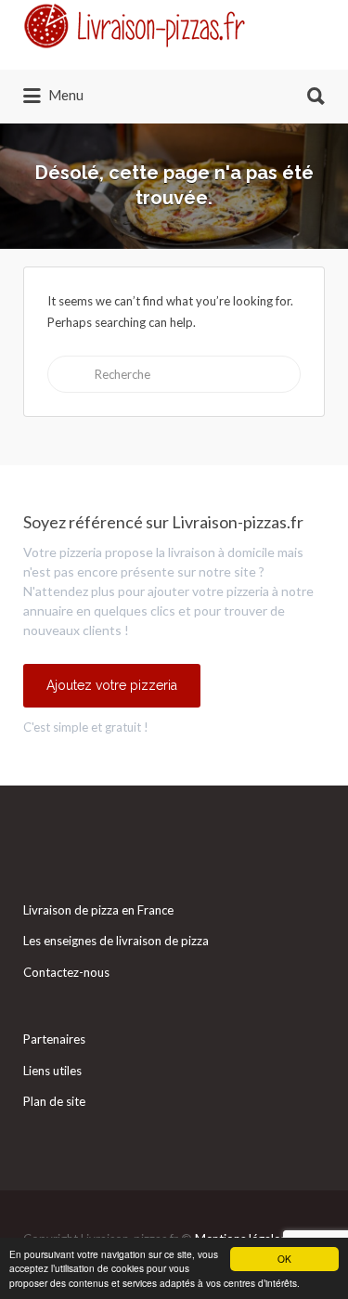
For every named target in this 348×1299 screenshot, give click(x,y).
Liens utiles (52, 1070)
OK (284, 1259)
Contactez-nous (66, 972)
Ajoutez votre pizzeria (111, 685)
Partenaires (54, 1039)
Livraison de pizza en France (98, 910)
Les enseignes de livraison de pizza (116, 940)
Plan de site (54, 1101)
